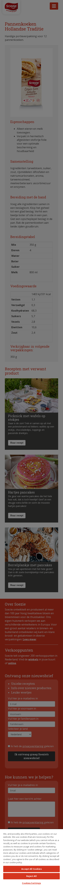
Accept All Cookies (31, 868)
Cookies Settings (31, 883)
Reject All (31, 876)
